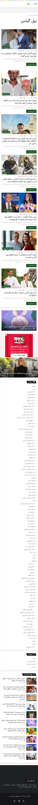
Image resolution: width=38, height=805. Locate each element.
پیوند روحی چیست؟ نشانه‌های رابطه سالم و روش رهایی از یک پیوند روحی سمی (14, 705)
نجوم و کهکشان (30, 581)
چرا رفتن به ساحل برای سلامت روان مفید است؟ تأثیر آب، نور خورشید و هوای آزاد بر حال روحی (14, 697)
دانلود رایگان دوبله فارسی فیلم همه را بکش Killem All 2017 (19, 375)
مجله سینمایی (30, 618)
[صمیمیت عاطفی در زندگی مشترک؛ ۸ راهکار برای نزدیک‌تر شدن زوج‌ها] (31, 681)
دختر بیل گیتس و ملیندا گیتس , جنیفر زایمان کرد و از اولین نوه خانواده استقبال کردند (20, 180)
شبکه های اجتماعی (29, 529)
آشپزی (33, 386)
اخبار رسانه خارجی (28, 415)
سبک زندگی (32, 538)
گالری (34, 555)
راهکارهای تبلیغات (27, 610)
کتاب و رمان (31, 524)
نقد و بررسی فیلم (28, 627)
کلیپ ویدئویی (30, 647)
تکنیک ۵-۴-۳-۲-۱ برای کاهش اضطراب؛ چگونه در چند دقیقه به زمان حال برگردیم (13, 721)
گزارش (33, 558)
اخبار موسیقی (30, 443)
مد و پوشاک (31, 575)
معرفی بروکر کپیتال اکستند (25, 787)
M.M (34, 51)
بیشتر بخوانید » (31, 64)
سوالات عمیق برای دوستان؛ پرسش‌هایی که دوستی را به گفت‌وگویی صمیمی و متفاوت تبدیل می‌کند (14, 756)
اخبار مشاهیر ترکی (29, 463)
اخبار (34, 389)
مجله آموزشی (32, 584)
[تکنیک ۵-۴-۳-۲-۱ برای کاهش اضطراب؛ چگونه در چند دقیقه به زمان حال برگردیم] (31, 722)
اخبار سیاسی (31, 423)
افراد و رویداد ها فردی (29, 475)
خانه (34, 15)
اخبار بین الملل (30, 400)
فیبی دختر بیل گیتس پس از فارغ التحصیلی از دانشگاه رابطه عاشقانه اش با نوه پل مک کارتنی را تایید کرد (19, 141)
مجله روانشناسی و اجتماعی (27, 613)
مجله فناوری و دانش (28, 633)
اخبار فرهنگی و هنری (28, 441)
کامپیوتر (32, 572)
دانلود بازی (31, 506)
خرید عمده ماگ (33, 785)
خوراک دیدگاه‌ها (31, 664)
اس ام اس (31, 564)
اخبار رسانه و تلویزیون (28, 406)
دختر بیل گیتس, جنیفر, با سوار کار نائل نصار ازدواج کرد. (21, 294)
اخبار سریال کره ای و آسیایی (25, 418)
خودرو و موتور (31, 495)
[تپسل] (6, 335)
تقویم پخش (29, 420)
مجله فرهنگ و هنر (29, 630)
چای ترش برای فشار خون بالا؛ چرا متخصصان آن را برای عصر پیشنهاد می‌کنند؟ (13, 738)
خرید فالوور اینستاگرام (22, 785)
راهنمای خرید (30, 570)
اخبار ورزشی (31, 446)
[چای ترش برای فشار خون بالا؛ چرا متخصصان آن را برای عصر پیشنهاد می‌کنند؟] (31, 739)
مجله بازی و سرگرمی (30, 590)
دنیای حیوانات (31, 532)
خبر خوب (31, 604)
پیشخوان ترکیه (31, 486)
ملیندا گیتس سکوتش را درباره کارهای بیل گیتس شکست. (21, 256)
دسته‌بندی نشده (31, 527)
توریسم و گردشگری (30, 489)
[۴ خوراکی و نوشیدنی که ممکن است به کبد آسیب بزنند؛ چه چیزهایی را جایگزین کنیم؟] (31, 689)
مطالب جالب (32, 638)
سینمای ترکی (29, 435)
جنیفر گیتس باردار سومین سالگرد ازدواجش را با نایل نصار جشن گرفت (19, 55)
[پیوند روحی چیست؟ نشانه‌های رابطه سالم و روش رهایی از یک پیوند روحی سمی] (31, 706)
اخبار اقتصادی (30, 398)
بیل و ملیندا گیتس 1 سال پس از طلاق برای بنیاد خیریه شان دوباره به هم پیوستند (21, 218)
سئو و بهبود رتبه (30, 547)
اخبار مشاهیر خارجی (29, 466)
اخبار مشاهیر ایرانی (29, 461)
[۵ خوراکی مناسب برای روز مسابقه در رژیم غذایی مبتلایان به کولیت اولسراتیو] (31, 731)
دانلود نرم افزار (30, 518)
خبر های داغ (32, 492)
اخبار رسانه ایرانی (28, 409)
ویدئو (34, 644)
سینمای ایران (29, 432)
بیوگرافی (33, 478)
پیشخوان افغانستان (30, 484)
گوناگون (33, 561)
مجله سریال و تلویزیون (28, 615)
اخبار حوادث (31, 403)
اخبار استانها (31, 395)
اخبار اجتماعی (30, 392)
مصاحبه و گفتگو (31, 635)
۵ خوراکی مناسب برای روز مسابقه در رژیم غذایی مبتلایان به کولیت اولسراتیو (21, 328)
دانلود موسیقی (30, 515)
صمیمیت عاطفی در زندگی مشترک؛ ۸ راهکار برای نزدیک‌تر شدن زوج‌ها (14, 680)
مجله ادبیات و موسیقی (29, 587)
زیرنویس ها (31, 521)
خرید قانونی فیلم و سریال (27, 504)
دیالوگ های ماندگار (30, 535)
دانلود (34, 501)
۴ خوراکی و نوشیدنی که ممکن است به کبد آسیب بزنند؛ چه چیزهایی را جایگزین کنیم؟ (14, 688)
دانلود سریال (31, 509)
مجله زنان (33, 598)
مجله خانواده (32, 595)
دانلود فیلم (31, 512)
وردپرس (33, 667)
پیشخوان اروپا (31, 481)
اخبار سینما (31, 426)
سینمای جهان (29, 438)
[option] (19, 320)
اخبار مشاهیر (32, 458)
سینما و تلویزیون (31, 541)
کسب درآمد (32, 552)
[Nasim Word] (29, 4)
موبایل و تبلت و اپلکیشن (27, 578)
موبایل (13, 785)
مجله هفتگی (32, 601)
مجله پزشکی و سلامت (29, 592)
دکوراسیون (31, 567)
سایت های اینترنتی (29, 549)
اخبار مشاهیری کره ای (28, 469)
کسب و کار (31, 607)
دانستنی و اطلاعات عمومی (28, 498)
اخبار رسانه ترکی (28, 412)
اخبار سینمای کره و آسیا (26, 429)
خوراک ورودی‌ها (31, 661)
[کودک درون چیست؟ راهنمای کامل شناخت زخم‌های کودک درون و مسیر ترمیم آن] (31, 714)
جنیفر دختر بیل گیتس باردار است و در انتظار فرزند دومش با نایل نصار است (20, 101)
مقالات (33, 641)
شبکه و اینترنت (31, 544)
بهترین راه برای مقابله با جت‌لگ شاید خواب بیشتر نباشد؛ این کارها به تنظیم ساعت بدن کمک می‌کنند (14, 747)
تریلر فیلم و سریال (28, 621)
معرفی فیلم (30, 624)
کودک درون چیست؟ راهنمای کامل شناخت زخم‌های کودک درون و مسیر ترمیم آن (14, 713)
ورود (34, 658)
